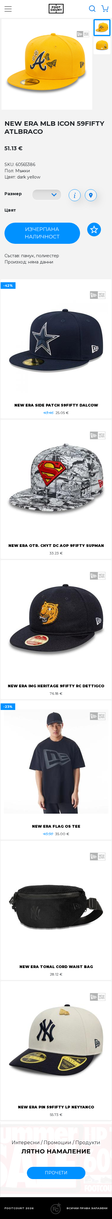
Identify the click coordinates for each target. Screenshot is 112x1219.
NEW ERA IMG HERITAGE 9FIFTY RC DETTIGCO (56, 686)
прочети (56, 1172)
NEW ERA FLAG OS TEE (56, 826)
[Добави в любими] (94, 229)
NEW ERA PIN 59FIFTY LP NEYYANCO (56, 1107)
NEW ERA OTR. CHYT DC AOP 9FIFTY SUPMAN (56, 545)
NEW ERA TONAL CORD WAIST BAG (56, 966)
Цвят (10, 210)
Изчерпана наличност (42, 233)
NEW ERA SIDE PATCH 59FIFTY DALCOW (56, 405)
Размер (13, 193)
